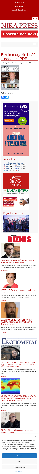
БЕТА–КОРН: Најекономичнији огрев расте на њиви (17, 431)
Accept (19, 456)
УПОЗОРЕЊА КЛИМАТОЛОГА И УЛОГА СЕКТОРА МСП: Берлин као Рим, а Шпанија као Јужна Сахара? (18, 398)
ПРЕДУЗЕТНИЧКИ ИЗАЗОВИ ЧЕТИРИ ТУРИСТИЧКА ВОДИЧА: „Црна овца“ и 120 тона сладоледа (18, 364)
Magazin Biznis (19, 2)
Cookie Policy (18, 471)
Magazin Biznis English (19, 10)
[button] (36, 437)
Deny (19, 461)
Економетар (19, 6)
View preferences (19, 467)
